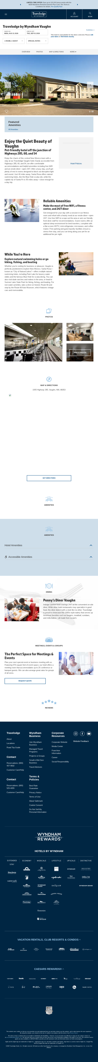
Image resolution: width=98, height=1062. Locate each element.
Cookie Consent (36, 805)
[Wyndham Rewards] (49, 837)
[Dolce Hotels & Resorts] (86, 877)
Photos (39, 52)
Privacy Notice (35, 792)
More (72, 52)
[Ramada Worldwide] (41, 910)
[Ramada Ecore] (41, 919)
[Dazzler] (56, 886)
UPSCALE (71, 861)
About (9, 739)
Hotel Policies (76, 163)
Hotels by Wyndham (49, 851)
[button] (20, 4)
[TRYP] (56, 869)
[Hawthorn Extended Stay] (12, 873)
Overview (26, 52)
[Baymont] (41, 902)
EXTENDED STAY (12, 862)
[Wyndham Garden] (41, 886)
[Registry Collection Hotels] (86, 869)
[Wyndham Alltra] (56, 902)
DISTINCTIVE (86, 861)
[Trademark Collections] (71, 877)
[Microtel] (27, 886)
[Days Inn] (27, 869)
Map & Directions (56, 52)
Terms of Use (34, 797)
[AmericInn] (41, 894)
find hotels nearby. (67, 37)
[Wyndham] (71, 869)
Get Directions (49, 478)
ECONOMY (27, 861)
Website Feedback (81, 741)
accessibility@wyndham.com (14, 1037)
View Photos (80, 353)
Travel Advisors (35, 767)
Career (54, 757)
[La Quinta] (41, 869)
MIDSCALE (41, 861)
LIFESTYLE (56, 861)
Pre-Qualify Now (56, 7)
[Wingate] (41, 877)
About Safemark (36, 801)
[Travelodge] (27, 902)
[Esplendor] (56, 877)
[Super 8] (27, 877)
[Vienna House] (56, 894)
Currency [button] (89, 30)
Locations (11, 743)
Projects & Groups (37, 756)
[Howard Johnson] (27, 894)
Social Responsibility (60, 762)
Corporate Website (59, 742)
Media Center (57, 746)
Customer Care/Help (15, 770)
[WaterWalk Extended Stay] (12, 881)
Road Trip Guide (13, 747)
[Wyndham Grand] (86, 886)
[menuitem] (6, 14)
